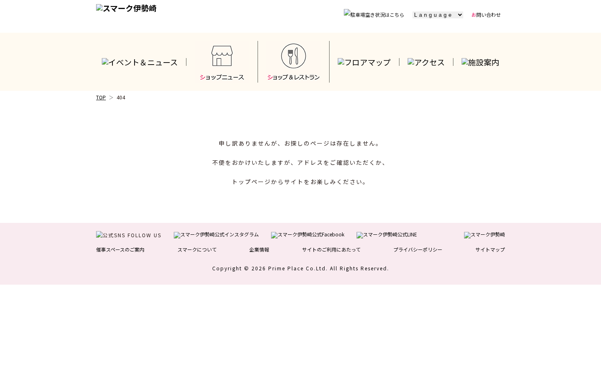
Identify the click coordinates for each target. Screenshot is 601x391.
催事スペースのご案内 (120, 249)
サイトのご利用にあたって (331, 249)
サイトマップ (490, 249)
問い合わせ (486, 14)
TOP (101, 97)
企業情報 (259, 249)
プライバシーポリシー (417, 249)
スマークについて (197, 249)
